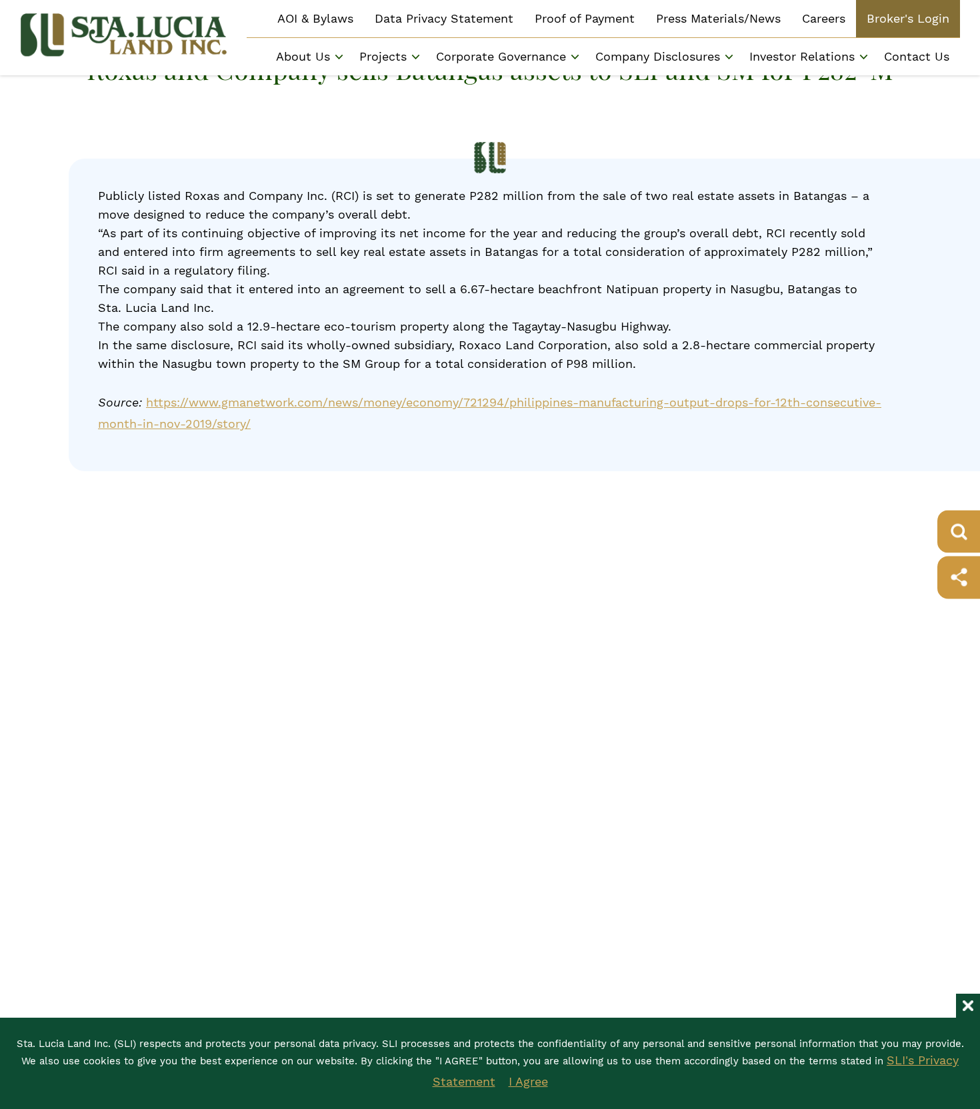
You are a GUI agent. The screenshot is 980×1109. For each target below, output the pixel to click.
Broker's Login (908, 18)
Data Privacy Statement (444, 18)
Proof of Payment (585, 18)
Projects (383, 56)
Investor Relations (802, 56)
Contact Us (916, 56)
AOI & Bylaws (315, 18)
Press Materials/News (718, 18)
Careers (823, 18)
